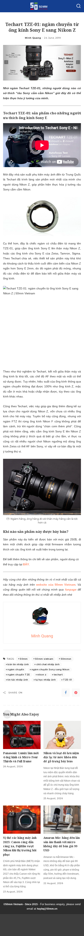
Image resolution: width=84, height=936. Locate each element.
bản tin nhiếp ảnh (18, 664)
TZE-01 (67, 679)
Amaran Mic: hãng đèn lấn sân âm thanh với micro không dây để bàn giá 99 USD (61, 844)
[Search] (78, 6)
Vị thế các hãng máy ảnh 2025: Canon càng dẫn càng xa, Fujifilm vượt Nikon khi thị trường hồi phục (19, 846)
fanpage (70, 589)
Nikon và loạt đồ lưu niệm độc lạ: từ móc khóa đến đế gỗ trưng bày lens (61, 757)
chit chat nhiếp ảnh (48, 664)
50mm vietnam (44, 658)
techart (58, 674)
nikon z (41, 674)
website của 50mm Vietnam (55, 584)
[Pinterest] (76, 692)
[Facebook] (66, 692)
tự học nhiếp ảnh (45, 679)
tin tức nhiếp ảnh (18, 679)
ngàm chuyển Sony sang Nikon (51, 669)
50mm (24, 658)
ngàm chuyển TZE (19, 674)
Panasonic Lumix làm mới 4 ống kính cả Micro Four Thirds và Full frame (21, 757)
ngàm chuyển (16, 669)
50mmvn (66, 658)
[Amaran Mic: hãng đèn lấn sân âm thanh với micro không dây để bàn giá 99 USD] (62, 820)
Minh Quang (33, 37)
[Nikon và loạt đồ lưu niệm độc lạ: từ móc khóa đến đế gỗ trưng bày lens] (62, 735)
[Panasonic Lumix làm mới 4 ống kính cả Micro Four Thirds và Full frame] (22, 735)
